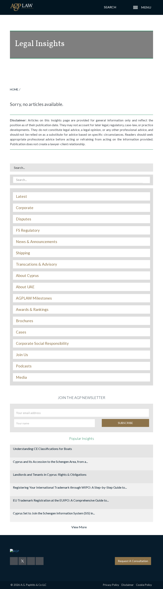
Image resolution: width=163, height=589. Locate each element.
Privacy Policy (111, 584)
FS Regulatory (28, 230)
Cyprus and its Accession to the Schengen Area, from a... (50, 461)
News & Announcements (36, 241)
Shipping (23, 253)
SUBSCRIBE (125, 423)
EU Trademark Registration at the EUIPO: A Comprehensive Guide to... (61, 500)
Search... (19, 167)
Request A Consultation (133, 561)
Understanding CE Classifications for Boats (42, 449)
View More (79, 527)
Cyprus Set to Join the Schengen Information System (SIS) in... (54, 513)
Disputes (23, 219)
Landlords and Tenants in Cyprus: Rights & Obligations (49, 474)
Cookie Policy (144, 584)
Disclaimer (127, 584)
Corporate (24, 208)
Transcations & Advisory (36, 264)
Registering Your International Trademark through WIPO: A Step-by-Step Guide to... (70, 487)
